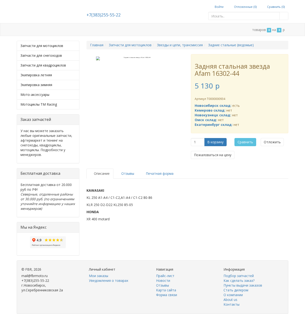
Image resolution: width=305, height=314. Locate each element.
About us (230, 299)
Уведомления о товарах (108, 280)
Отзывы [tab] (127, 173)
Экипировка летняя (36, 75)
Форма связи (166, 295)
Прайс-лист (165, 275)
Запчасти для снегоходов (41, 55)
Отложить (272, 142)
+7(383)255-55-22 (103, 15)
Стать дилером (119, 29)
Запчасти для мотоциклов (41, 45)
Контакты (173, 29)
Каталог (36, 29)
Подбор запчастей (84, 29)
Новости (163, 280)
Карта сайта (166, 290)
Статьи (56, 29)
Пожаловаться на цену (212, 155)
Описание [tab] (101, 173)
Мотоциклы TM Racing (38, 104)
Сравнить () (275, 7)
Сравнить (245, 142)
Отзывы (162, 285)
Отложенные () (245, 7)
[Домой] (21, 29)
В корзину (215, 142)
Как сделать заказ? (239, 280)
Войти (219, 7)
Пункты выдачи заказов (243, 285)
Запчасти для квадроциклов (43, 65)
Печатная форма (159, 173)
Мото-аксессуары (34, 94)
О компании (148, 29)
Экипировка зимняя (36, 84)
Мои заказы (98, 275)
